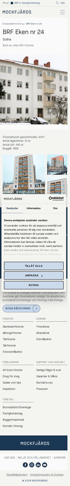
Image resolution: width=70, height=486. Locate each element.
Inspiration (9, 389)
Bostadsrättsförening (13, 23)
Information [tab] (34, 208)
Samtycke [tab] (12, 208)
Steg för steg (11, 376)
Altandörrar (42, 333)
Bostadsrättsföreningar (17, 407)
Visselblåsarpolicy (17, 474)
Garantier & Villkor (47, 376)
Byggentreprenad (13, 420)
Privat (6, 3)
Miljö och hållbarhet (34, 457)
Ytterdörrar (42, 326)
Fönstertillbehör (12, 352)
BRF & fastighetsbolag (27, 3)
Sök (63, 3)
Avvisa (34, 285)
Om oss (9, 457)
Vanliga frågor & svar (48, 370)
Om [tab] (55, 208)
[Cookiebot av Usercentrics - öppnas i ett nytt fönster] (49, 199)
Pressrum (42, 389)
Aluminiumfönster (13, 326)
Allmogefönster (12, 333)
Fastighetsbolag (12, 413)
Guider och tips (12, 382)
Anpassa (32, 275)
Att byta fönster (13, 370)
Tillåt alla (34, 265)
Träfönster (9, 339)
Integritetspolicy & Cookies (47, 474)
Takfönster (9, 345)
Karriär (60, 457)
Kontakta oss (44, 382)
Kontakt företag (13, 426)
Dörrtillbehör (43, 339)
